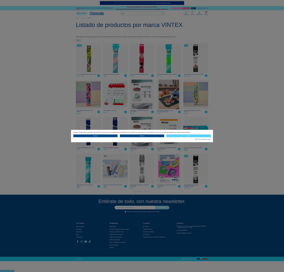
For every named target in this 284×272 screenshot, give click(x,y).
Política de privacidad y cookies (203, 139)
